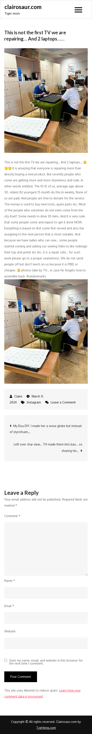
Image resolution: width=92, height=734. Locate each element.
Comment (12, 516)
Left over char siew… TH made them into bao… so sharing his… (48, 447)
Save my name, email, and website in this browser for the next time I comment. (46, 662)
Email (9, 606)
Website (10, 631)
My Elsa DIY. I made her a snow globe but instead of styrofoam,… (46, 429)
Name (9, 580)
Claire (18, 396)
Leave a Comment (63, 402)
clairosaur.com (23, 6)
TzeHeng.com (46, 727)
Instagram (34, 402)
